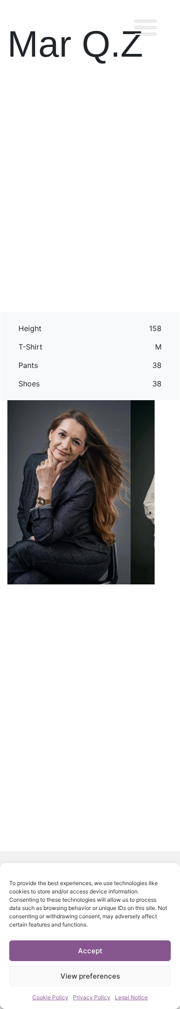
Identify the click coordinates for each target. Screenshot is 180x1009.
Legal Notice (131, 997)
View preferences (90, 976)
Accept (90, 950)
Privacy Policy (91, 997)
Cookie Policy (50, 997)
